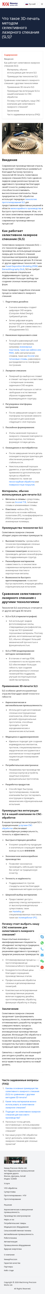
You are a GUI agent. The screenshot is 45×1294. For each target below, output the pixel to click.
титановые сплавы (18, 359)
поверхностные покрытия (21, 484)
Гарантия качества (12, 1263)
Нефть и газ (9, 1219)
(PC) (35, 917)
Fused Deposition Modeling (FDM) (22, 266)
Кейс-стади (9, 1270)
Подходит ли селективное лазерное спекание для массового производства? (23, 1114)
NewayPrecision (10, 1259)
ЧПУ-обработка (10, 1188)
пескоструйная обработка (22, 481)
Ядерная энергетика (13, 1249)
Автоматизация (10, 1241)
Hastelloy (17, 911)
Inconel (31, 356)
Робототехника (10, 1238)
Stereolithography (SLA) (13, 269)
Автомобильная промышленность (19, 1234)
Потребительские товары (15, 1223)
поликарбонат (25, 917)
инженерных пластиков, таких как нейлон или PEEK (25, 349)
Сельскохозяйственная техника (17, 1230)
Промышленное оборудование (17, 1245)
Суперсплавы (10, 1192)
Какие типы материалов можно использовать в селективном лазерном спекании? (21, 1104)
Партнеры (8, 1266)
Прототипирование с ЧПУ (15, 1195)
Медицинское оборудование (16, 1227)
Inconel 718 (20, 502)
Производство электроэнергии (17, 1216)
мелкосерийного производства (25, 208)
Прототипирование (12, 1199)
